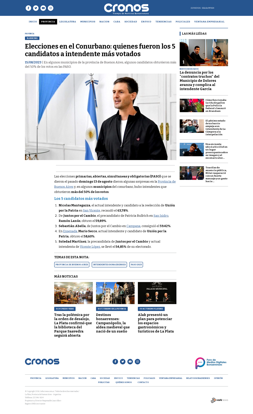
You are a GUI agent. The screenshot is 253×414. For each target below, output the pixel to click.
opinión (218, 378)
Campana (133, 226)
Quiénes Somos (123, 382)
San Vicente (91, 210)
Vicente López (90, 247)
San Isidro (161, 216)
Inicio (33, 21)
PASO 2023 (136, 264)
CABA (116, 21)
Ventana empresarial (209, 21)
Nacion (104, 21)
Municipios (87, 21)
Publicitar (103, 382)
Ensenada (70, 231)
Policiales (183, 21)
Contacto (143, 382)
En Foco (146, 21)
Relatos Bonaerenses (198, 378)
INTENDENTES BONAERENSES (109, 264)
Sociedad (130, 21)
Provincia (48, 21)
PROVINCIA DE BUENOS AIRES (71, 264)
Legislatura (67, 21)
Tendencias (163, 21)
